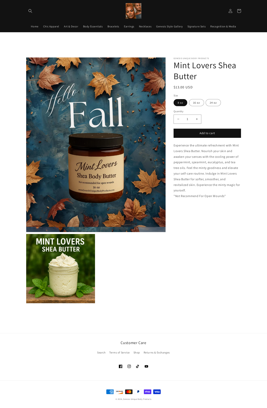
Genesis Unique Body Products (137, 399)
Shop (137, 352)
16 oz (196, 102)
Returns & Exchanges (157, 352)
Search (101, 352)
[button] (30, 11)
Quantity (178, 111)
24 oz (213, 102)
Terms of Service (119, 352)
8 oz (180, 102)
